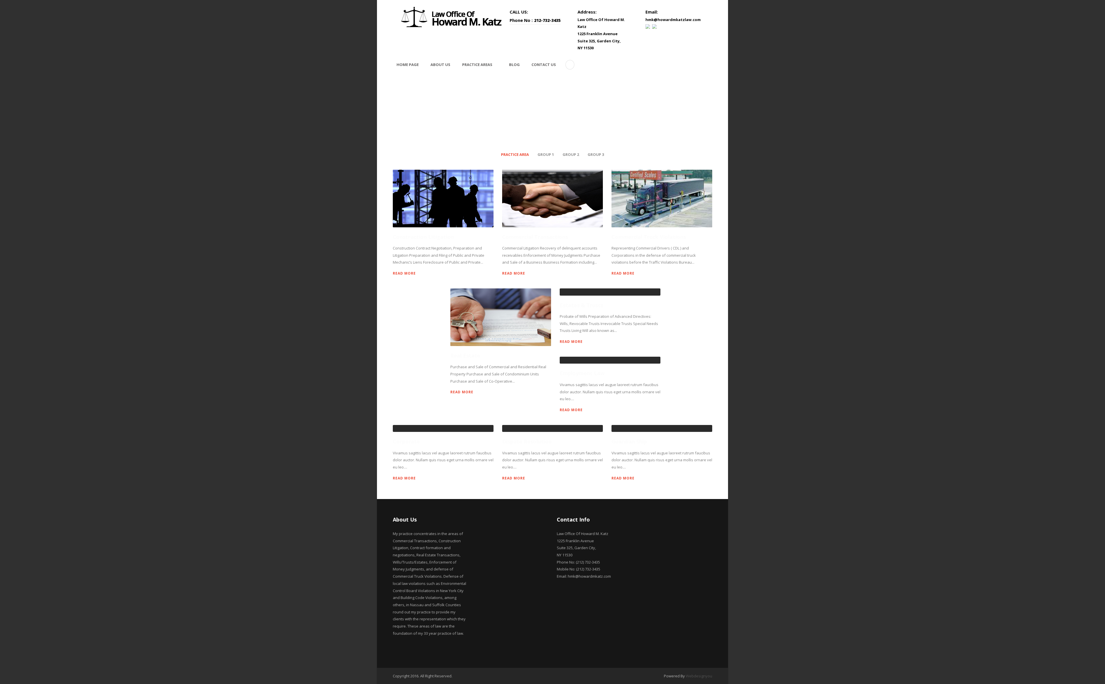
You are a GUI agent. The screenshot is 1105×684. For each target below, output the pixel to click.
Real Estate (465, 355)
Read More (404, 273)
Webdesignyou (699, 676)
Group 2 (571, 154)
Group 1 (546, 154)
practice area (515, 154)
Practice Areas (477, 64)
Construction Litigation (423, 236)
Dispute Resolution (527, 441)
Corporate (406, 441)
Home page (408, 64)
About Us (440, 64)
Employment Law (582, 373)
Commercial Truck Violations (648, 236)
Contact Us (543, 64)
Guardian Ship (629, 441)
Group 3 (596, 154)
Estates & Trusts (581, 305)
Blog (514, 64)
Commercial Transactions (535, 236)
